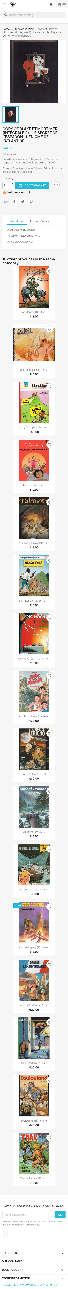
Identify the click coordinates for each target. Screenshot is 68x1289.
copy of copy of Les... (34, 1062)
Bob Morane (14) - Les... (34, 312)
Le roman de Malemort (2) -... (34, 542)
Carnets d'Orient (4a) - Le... (34, 1005)
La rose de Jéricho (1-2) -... (34, 774)
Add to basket (32, 185)
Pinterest (31, 201)
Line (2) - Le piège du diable (34, 889)
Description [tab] (17, 221)
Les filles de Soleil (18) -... (34, 369)
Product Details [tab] (40, 221)
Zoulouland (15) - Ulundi (34, 1120)
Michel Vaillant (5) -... (34, 831)
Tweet (22, 201)
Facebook (5, 1234)
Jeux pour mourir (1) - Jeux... (34, 716)
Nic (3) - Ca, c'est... (34, 485)
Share (14, 201)
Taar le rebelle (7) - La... (34, 1178)
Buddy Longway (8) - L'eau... (34, 947)
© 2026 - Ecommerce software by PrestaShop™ (30, 1284)
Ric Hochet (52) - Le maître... (34, 658)
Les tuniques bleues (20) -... (34, 600)
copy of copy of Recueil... (34, 427)
